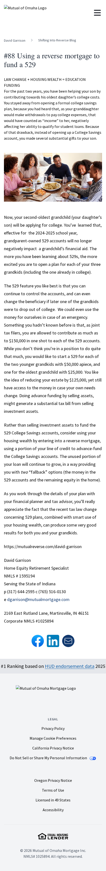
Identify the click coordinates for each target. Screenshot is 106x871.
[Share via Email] (68, 641)
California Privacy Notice (53, 748)
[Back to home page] (46, 13)
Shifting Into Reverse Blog (57, 40)
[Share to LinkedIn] (53, 641)
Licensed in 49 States (53, 799)
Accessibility (53, 809)
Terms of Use (53, 790)
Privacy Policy (53, 728)
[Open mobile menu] (97, 13)
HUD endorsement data (69, 666)
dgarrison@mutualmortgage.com (38, 599)
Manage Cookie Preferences (53, 738)
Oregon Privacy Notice (53, 780)
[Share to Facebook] (38, 641)
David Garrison (14, 40)
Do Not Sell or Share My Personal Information (49, 757)
